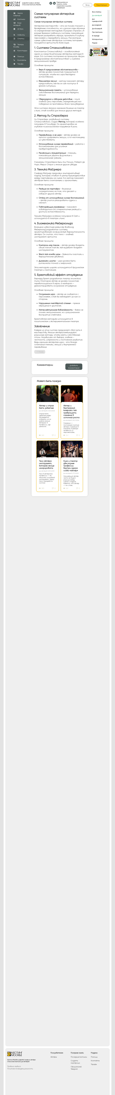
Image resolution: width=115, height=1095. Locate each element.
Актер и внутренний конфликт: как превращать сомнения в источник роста (71, 411)
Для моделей (96, 25)
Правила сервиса (14, 1066)
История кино (97, 39)
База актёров (17, 24)
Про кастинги (97, 32)
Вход (87, 5)
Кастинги (21, 19)
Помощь (20, 56)
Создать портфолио (75, 1062)
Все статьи (96, 12)
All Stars (20, 29)
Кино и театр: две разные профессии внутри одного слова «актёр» (70, 466)
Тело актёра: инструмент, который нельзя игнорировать (46, 464)
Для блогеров (97, 29)
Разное (94, 43)
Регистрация (101, 5)
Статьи (20, 39)
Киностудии (22, 51)
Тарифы (20, 64)
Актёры (54, 1057)
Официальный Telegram (76, 1068)
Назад (40, 352)
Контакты (21, 60)
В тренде (95, 36)
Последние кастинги (79, 1057)
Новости (21, 35)
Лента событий (18, 14)
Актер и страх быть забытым (46, 406)
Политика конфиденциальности (20, 1069)
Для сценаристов (97, 20)
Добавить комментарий (73, 366)
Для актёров (97, 15)
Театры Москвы (18, 46)
